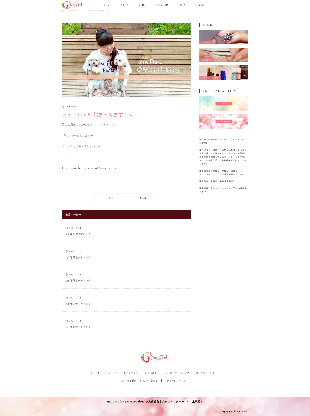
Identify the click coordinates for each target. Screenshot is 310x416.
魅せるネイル (131, 372)
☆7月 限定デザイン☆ (78, 257)
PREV (111, 197)
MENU (142, 4)
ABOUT (125, 4)
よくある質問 (129, 380)
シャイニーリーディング (176, 372)
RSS (64, 410)
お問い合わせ (150, 380)
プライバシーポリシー (176, 380)
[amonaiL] (155, 360)
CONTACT (200, 4)
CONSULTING (162, 4)
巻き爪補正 (151, 372)
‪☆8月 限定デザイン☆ (78, 234)
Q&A (182, 4)
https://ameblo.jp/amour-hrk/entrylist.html (90, 168)
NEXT (143, 197)
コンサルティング (205, 372)
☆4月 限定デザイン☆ (78, 327)
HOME (107, 4)
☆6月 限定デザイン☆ (78, 280)
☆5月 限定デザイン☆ (78, 304)
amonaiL (242, 411)
